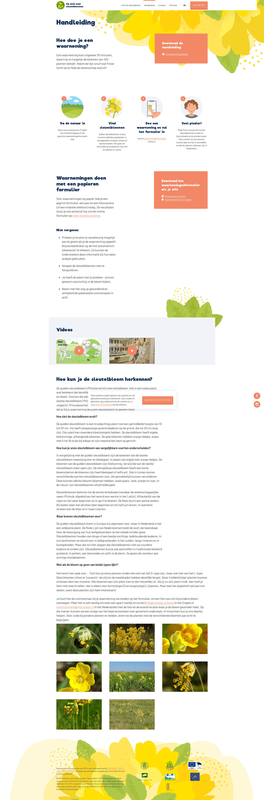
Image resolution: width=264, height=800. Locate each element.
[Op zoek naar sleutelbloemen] (60, 5)
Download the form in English (178, 199)
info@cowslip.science (160, 602)
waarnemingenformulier (155, 138)
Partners (173, 5)
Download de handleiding (177, 54)
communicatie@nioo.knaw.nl (75, 607)
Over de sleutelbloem (131, 5)
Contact (162, 5)
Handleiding (149, 5)
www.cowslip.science (86, 215)
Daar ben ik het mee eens (157, 400)
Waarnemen (199, 5)
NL (184, 5)
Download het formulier (175, 196)
